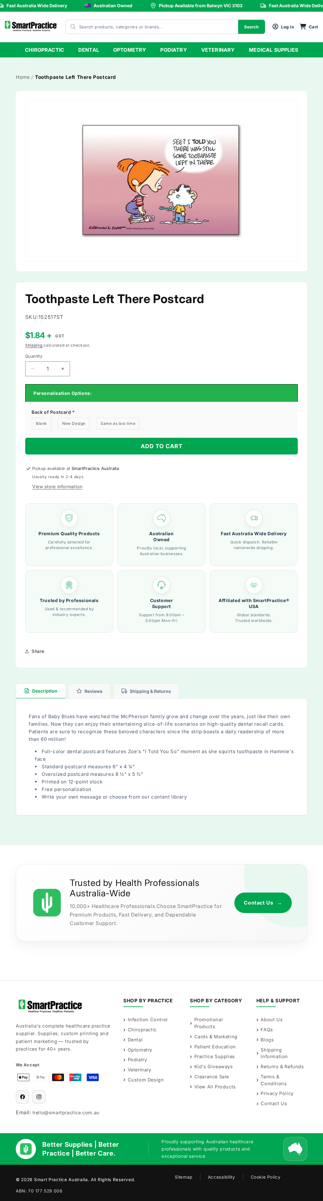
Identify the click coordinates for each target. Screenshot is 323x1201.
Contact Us (263, 902)
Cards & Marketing (216, 1036)
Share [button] (38, 651)
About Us (272, 1019)
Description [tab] (44, 691)
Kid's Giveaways (213, 1066)
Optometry (140, 1049)
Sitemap (183, 1177)
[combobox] (146, 27)
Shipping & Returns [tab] (150, 691)
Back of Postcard (53, 412)
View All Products (215, 1086)
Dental (135, 1039)
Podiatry (137, 1059)
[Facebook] (22, 1097)
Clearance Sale (211, 1076)
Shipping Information (274, 1053)
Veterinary (139, 1069)
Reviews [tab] (94, 691)
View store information (57, 486)
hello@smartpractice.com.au (66, 1112)
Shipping (34, 345)
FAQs (267, 1029)
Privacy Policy (277, 1093)
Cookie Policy (266, 1177)
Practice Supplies (214, 1056)
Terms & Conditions (274, 1080)
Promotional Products (208, 1023)
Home (23, 77)
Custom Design (146, 1079)
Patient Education (215, 1046)
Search (251, 26)
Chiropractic (142, 1029)
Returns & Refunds (282, 1066)
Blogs (267, 1039)
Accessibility (221, 1177)
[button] (308, 27)
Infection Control (148, 1019)
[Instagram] (38, 1097)
